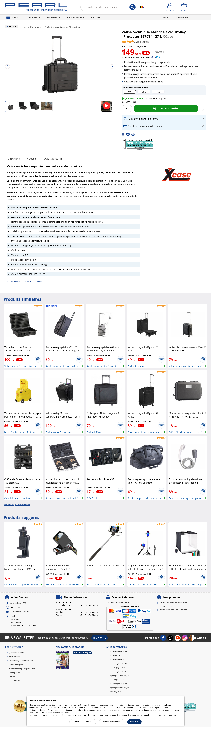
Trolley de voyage (136, 366)
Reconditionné (75, 17)
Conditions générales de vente (21, 660)
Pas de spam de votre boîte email (174, 609)
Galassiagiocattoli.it (118, 671)
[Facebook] (124, 134)
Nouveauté (53, 17)
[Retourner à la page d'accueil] (36, 7)
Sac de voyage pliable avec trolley (62, 366)
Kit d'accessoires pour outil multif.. (62, 498)
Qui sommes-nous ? (17, 652)
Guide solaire (14, 680)
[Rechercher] (132, 7)
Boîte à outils (93, 498)
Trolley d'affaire (94, 432)
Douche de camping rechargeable (185, 498)
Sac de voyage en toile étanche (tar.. (145, 498)
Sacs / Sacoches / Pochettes (66, 27)
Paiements (118, 602)
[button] (164, 118)
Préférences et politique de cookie (23, 668)
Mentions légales (16, 664)
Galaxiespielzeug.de (118, 651)
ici (175, 715)
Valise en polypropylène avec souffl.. (186, 366)
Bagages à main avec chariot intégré (145, 432)
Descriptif (14, 158)
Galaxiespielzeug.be (118, 683)
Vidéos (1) (32, 158)
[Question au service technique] (133, 134)
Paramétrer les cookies (111, 721)
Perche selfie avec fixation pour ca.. (103, 584)
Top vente (34, 17)
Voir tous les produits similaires (17, 504)
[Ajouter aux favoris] (202, 109)
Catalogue (182, 17)
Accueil (24, 27)
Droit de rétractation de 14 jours (173, 602)
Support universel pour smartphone (21, 584)
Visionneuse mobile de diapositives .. (63, 584)
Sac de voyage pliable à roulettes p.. (104, 366)
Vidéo (166, 17)
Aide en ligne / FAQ (18, 603)
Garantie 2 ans (166, 606)
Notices (12, 676)
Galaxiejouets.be (117, 679)
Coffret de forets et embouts (18, 498)
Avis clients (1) (53, 158)
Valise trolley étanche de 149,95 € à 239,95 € (25, 281)
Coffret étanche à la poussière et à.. (186, 432)
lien (166, 707)
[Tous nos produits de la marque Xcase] (176, 173)
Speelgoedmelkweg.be (119, 687)
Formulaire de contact (19, 611)
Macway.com (115, 691)
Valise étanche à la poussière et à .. (21, 366)
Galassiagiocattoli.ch (118, 663)
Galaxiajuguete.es (117, 667)
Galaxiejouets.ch (117, 655)
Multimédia (36, 27)
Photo (47, 27)
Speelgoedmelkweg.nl (119, 675)
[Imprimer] (128, 134)
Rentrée (95, 17)
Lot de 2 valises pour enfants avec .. (21, 432)
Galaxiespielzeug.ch (118, 659)
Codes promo (14, 672)
